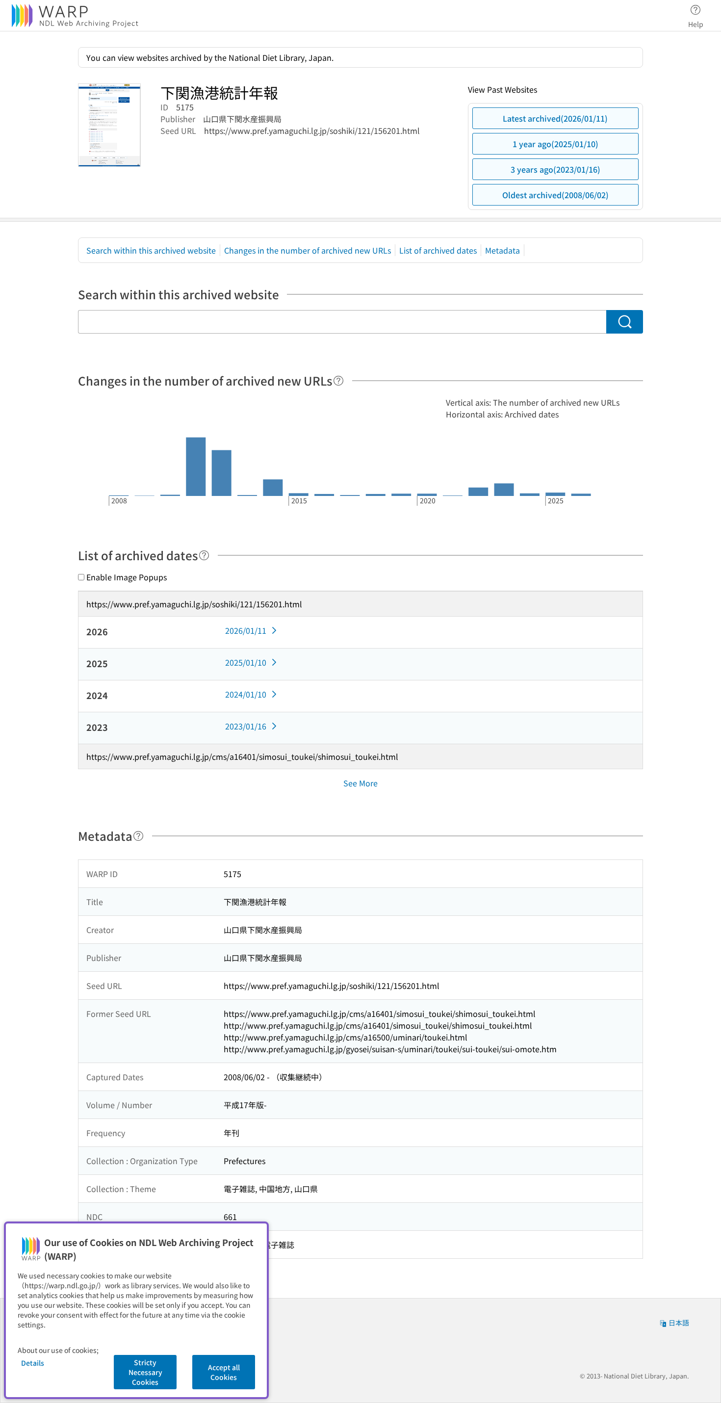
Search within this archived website (151, 250)
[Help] (338, 381)
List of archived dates (438, 250)
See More (360, 783)
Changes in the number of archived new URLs (307, 250)
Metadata (502, 250)
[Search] (624, 322)
